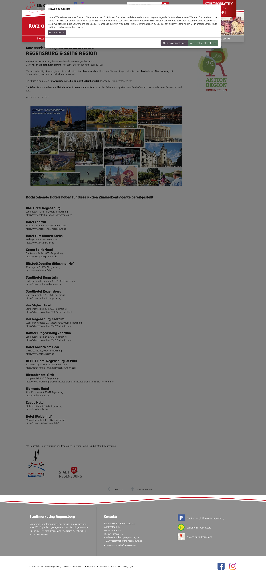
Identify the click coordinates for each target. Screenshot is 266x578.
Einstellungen (55, 32)
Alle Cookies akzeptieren (203, 43)
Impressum (77, 27)
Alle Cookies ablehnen (174, 43)
